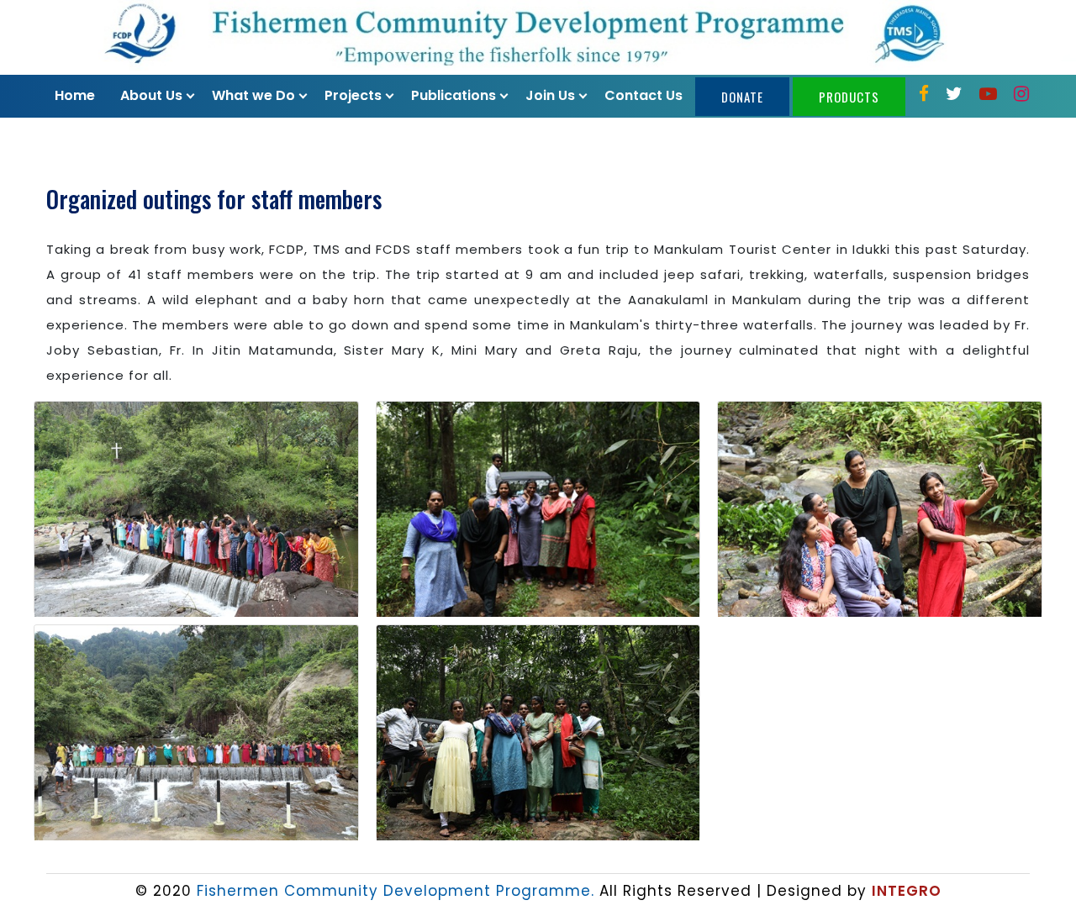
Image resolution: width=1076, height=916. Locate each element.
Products (849, 96)
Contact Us (643, 95)
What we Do (253, 95)
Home (75, 95)
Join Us (550, 95)
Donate (742, 96)
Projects (353, 95)
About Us (151, 95)
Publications (453, 95)
